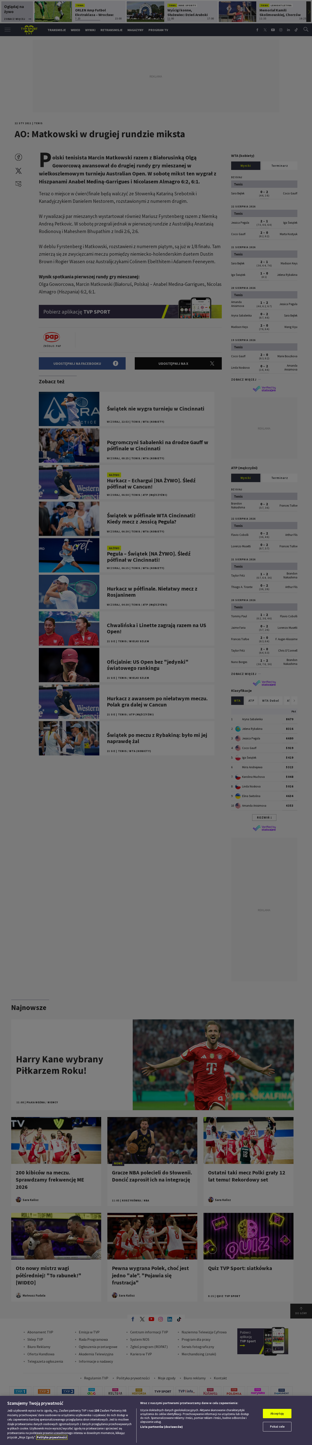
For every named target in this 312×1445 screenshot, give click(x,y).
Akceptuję (277, 1413)
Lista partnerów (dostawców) (161, 1427)
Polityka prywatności (52, 1437)
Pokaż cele (277, 1427)
